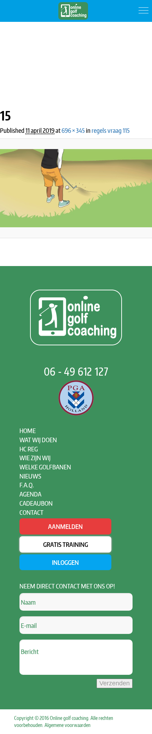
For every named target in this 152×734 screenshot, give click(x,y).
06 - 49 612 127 (76, 371)
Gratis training (65, 544)
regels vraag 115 (111, 130)
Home (27, 430)
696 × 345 (73, 130)
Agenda (30, 494)
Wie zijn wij (35, 458)
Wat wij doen (38, 440)
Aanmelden (65, 526)
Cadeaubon (36, 503)
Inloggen (65, 562)
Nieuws (30, 476)
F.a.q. (26, 485)
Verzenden (114, 683)
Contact (31, 512)
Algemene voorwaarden (67, 725)
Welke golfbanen (45, 467)
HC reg (28, 449)
